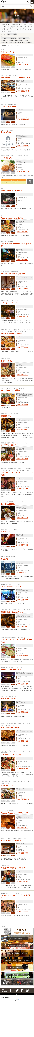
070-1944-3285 (23, 119)
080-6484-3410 (23, 799)
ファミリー (4, 42)
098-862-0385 (22, 881)
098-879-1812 (22, 375)
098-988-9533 (22, 572)
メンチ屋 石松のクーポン (13, 182)
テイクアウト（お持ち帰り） (9, 38)
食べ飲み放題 (18, 40)
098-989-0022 (22, 741)
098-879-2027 (22, 828)
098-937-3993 (22, 627)
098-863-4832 (22, 288)
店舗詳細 (30, 181)
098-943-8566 (22, 405)
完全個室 (29, 42)
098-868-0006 (22, 853)
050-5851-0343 (23, 91)
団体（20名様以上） (24, 38)
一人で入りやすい (19, 42)
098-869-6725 (22, 684)
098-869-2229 (22, 518)
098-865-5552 (22, 911)
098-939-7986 (22, 459)
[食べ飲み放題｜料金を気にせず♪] (17, 942)
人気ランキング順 (12, 34)
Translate (22, 1000)
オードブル (4, 40)
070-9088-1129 (23, 171)
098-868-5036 (22, 64)
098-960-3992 (22, 712)
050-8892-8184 (23, 146)
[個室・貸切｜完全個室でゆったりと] (17, 949)
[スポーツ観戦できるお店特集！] (17, 971)
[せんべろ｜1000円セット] (17, 964)
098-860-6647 (22, 429)
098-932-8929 (22, 347)
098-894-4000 (22, 600)
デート (11, 40)
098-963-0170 (22, 316)
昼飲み (11, 42)
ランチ (26, 40)
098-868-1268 (22, 488)
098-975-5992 (22, 260)
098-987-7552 (22, 232)
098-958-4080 (22, 655)
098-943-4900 (22, 768)
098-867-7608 (22, 545)
